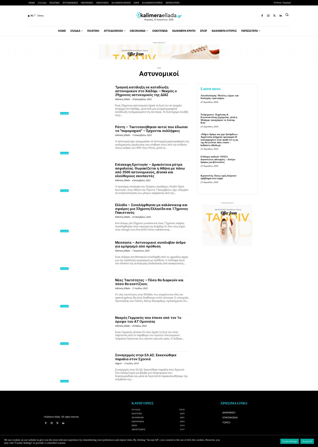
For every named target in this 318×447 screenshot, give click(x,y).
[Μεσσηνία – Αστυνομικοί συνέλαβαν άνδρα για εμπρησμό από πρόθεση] (86, 254)
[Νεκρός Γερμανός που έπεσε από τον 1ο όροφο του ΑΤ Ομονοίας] (86, 329)
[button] (287, 15)
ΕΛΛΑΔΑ (64, 113)
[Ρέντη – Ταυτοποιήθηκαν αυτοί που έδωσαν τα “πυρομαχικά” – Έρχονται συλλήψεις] (86, 138)
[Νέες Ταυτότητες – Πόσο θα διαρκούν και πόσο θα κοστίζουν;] (86, 291)
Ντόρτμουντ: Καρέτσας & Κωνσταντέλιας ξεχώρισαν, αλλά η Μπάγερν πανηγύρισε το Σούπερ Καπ (219, 118)
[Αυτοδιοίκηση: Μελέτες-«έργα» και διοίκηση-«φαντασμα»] (247, 101)
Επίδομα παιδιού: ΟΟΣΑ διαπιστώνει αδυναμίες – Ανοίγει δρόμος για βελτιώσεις (218, 159)
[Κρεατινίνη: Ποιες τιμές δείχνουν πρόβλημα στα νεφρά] (247, 181)
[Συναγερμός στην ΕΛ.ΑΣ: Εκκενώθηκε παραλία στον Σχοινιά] (86, 366)
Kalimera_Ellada (122, 99)
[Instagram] (246, 15)
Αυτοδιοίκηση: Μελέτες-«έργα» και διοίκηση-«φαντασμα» (220, 97)
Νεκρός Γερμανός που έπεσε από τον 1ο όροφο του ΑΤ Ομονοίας (148, 319)
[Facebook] (240, 15)
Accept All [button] (307, 441)
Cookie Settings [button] (289, 441)
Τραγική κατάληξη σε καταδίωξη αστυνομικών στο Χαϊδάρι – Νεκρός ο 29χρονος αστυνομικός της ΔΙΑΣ (146, 91)
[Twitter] (252, 15)
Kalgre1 (118, 363)
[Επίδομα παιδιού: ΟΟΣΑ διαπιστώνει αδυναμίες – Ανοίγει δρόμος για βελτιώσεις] (247, 162)
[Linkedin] (258, 15)
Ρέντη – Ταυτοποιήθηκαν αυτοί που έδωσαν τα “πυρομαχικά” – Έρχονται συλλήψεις (151, 129)
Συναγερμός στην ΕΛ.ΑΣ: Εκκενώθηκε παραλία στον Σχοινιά (146, 357)
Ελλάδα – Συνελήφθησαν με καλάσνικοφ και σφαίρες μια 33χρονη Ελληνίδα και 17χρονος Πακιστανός (151, 209)
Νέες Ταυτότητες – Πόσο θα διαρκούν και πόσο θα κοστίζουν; (149, 282)
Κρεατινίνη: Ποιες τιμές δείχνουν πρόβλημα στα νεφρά (219, 177)
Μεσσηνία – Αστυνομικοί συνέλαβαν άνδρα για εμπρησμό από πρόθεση (150, 244)
